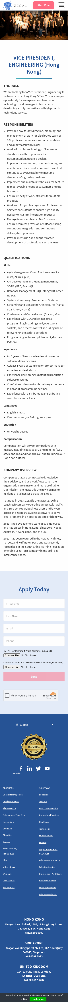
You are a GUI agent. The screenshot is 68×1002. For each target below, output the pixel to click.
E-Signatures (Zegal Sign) (14, 815)
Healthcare (44, 822)
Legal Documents (11, 801)
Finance (42, 842)
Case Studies (9, 880)
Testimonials (9, 887)
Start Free (43, 5)
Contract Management (13, 794)
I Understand (38, 999)
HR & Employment (47, 880)
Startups (43, 801)
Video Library (9, 867)
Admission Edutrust (48, 894)
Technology (44, 828)
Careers (6, 842)
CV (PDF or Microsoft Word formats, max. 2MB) (27, 650)
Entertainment (46, 835)
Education (44, 794)
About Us (7, 835)
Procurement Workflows (50, 873)
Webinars (7, 873)
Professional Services (49, 815)
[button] (34, 724)
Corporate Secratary (48, 849)
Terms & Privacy (10, 848)
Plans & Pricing (9, 808)
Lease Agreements (47, 887)
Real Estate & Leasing (48, 808)
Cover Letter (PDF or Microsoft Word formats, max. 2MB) (33, 662)
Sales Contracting (47, 867)
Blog (5, 860)
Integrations (8, 822)
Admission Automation (50, 860)
